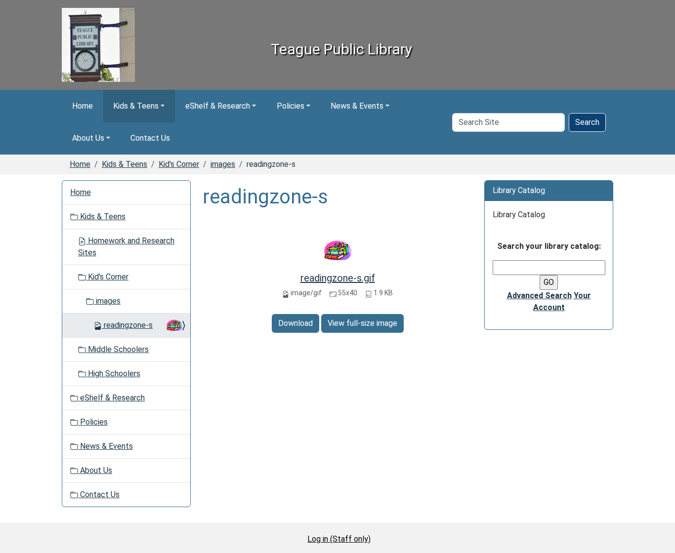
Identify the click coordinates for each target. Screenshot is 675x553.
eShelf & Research (217, 106)
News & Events (357, 106)
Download (295, 323)
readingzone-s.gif (337, 278)
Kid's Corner (179, 164)
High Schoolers (113, 373)
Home (82, 106)
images (223, 164)
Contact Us (150, 138)
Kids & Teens (136, 106)
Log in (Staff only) (339, 539)
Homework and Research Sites (126, 246)
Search (587, 122)
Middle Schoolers (117, 349)
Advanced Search (539, 295)
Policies (290, 106)
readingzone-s (128, 325)
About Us (88, 138)
